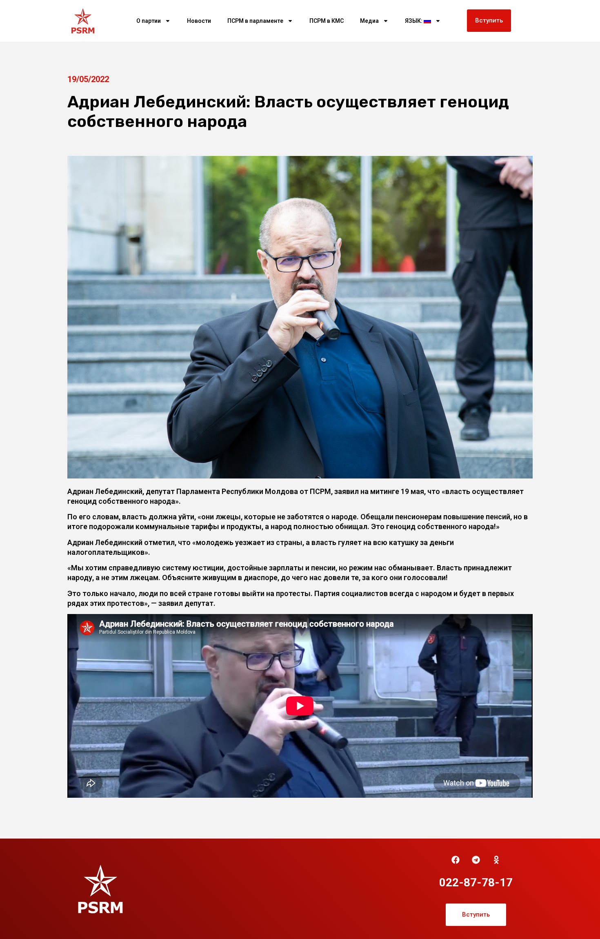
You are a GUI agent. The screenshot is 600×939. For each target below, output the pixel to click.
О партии (148, 21)
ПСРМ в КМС (326, 21)
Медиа (369, 21)
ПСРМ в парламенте (255, 21)
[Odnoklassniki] (496, 860)
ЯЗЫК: (414, 21)
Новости (199, 21)
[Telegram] (476, 860)
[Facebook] (455, 860)
